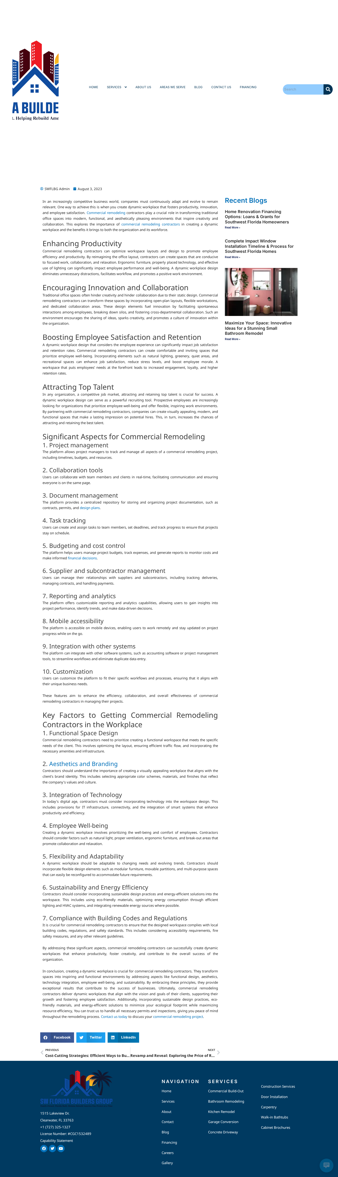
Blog (165, 1132)
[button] (117, 87)
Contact (168, 1121)
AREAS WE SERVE (173, 87)
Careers (168, 1152)
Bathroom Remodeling (226, 1101)
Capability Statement (56, 1140)
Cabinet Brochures (275, 1127)
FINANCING (248, 87)
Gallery (167, 1162)
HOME (93, 87)
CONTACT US (221, 87)
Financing (169, 1142)
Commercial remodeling (106, 212)
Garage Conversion (223, 1121)
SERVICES (114, 87)
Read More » (232, 227)
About (166, 1111)
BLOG (198, 87)
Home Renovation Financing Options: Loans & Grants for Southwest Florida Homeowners (257, 216)
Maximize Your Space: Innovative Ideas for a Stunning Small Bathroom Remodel (258, 328)
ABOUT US (143, 87)
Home (166, 1091)
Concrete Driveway (223, 1132)
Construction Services (278, 1086)
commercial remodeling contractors (151, 224)
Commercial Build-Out (225, 1091)
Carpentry (269, 1107)
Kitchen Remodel (221, 1111)
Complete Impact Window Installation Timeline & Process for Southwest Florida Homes (259, 246)
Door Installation (274, 1096)
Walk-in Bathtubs (274, 1117)
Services (168, 1101)
